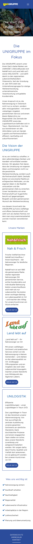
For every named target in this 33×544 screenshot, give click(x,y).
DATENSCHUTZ (16, 535)
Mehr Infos (11, 310)
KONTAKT (16, 540)
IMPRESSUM (16, 537)
